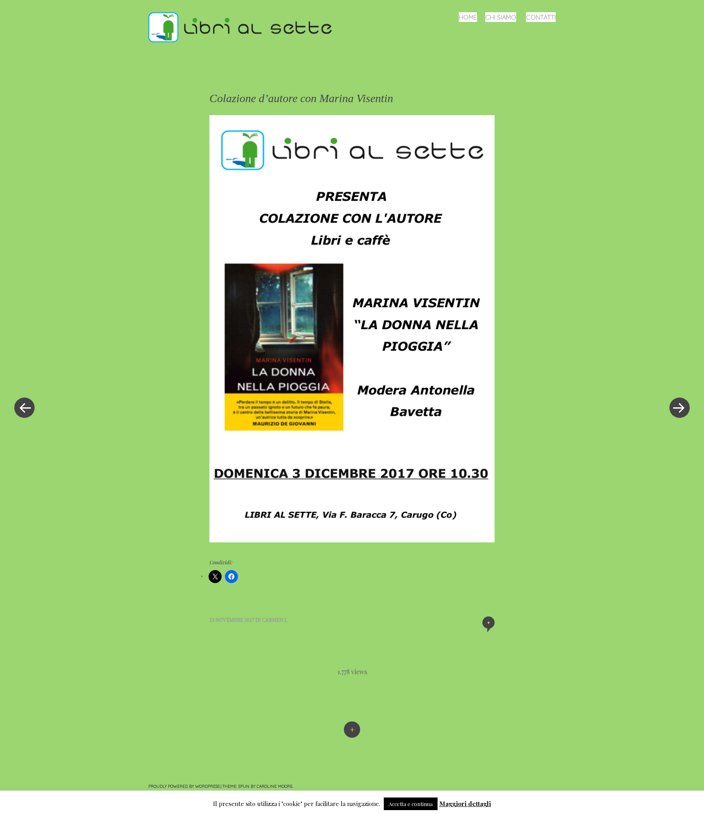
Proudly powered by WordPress (184, 786)
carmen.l (274, 620)
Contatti (541, 17)
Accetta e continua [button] (411, 803)
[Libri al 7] (243, 26)
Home (468, 17)
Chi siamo (500, 17)
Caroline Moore (275, 786)
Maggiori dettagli (465, 804)
